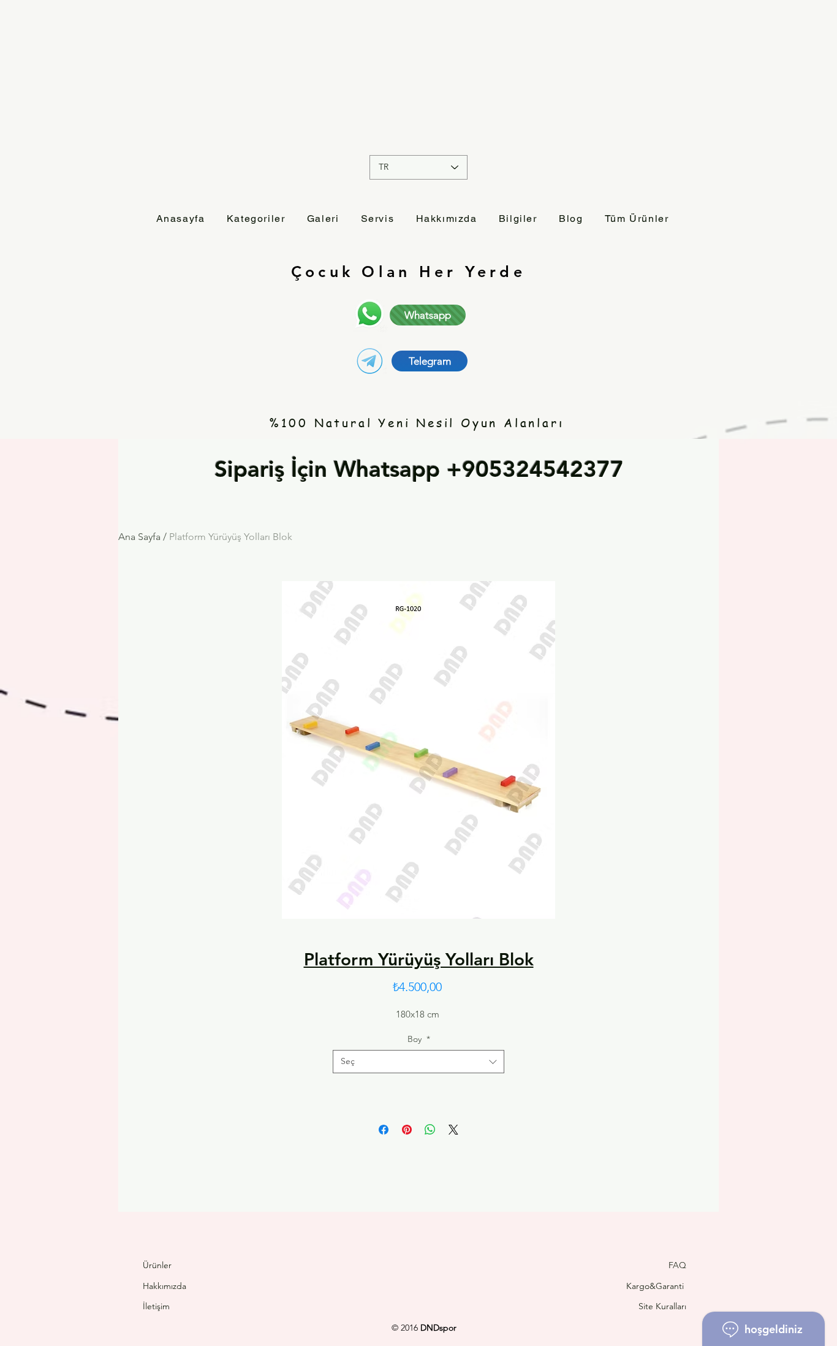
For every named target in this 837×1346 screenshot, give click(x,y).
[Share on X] (453, 1129)
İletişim (157, 1306)
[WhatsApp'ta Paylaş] (430, 1129)
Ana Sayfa (139, 536)
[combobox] (418, 1061)
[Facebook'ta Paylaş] (383, 1129)
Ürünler (157, 1265)
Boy (418, 1038)
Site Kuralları (662, 1306)
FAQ (677, 1265)
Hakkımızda (164, 1285)
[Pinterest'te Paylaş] (407, 1129)
